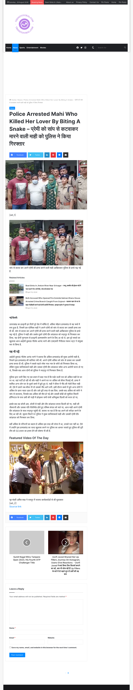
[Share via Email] (65, 155)
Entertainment (32, 48)
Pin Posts (105, 2)
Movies (43, 48)
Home (113, 2)
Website (51, 638)
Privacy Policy (81, 2)
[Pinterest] (53, 155)
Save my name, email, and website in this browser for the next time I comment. (44, 647)
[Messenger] (59, 155)
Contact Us (94, 2)
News (15, 48)
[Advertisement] (66, 72)
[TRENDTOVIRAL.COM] (24, 24)
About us (70, 2)
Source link (15, 506)
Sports (22, 48)
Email (12, 638)
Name (12, 628)
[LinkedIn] (47, 155)
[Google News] (89, 47)
